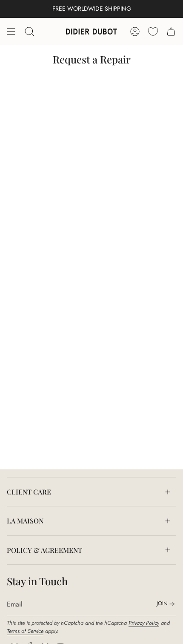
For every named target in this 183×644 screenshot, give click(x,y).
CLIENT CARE (29, 491)
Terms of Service (25, 631)
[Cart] (171, 31)
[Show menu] (11, 31)
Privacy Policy (144, 623)
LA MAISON (25, 520)
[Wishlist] (153, 31)
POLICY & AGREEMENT (44, 550)
